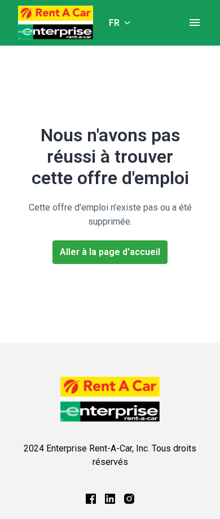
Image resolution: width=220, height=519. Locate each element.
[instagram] (129, 498)
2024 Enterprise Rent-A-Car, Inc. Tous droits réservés (110, 455)
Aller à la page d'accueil (110, 252)
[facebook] (90, 498)
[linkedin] (110, 498)
